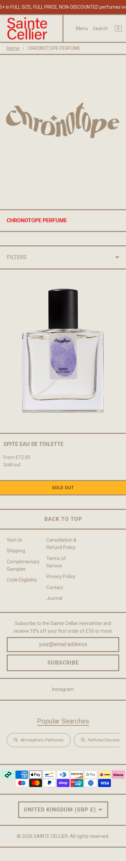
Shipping (16, 550)
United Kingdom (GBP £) (60, 809)
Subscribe (63, 662)
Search (100, 28)
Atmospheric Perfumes (42, 740)
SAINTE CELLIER (51, 836)
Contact (54, 587)
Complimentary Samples (23, 565)
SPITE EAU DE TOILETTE (33, 444)
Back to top (63, 519)
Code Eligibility (22, 579)
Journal (54, 598)
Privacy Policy (60, 576)
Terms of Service (56, 562)
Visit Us (14, 540)
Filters (17, 257)
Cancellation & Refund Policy (61, 543)
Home (13, 48)
